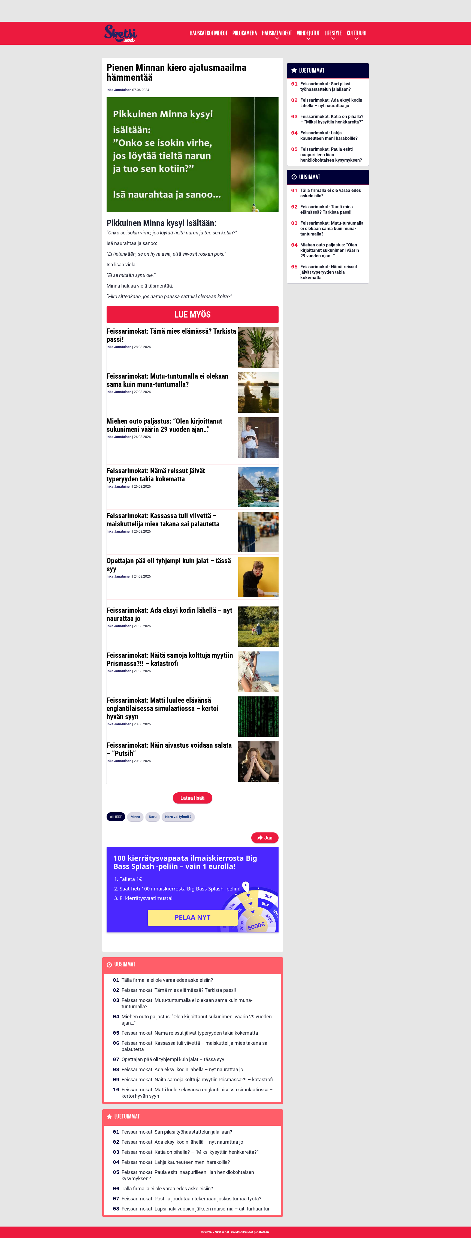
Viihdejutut (308, 33)
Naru (152, 817)
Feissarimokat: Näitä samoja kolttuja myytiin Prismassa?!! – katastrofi (170, 659)
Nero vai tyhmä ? (178, 817)
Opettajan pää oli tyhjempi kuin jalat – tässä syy (169, 565)
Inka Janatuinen (119, 90)
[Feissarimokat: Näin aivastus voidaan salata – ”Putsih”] (258, 761)
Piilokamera (245, 33)
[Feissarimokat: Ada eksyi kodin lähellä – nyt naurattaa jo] (258, 626)
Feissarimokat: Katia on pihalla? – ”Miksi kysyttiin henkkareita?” (190, 1152)
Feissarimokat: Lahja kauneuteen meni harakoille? (176, 1162)
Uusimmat (124, 964)
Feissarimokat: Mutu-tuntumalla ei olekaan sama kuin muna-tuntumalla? (167, 380)
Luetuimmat (127, 1116)
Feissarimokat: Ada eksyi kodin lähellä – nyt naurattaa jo (169, 614)
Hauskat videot (277, 33)
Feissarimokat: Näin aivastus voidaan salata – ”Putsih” (169, 749)
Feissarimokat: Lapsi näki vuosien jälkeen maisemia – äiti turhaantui (195, 1209)
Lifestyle (333, 33)
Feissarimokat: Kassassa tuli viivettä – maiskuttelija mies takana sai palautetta (163, 520)
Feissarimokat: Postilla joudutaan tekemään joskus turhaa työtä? (191, 1198)
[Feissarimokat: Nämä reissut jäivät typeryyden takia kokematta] (258, 487)
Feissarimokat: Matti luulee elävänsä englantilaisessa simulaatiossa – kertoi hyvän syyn (163, 708)
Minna (135, 817)
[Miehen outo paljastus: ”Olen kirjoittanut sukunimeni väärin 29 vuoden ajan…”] (258, 437)
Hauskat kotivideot (209, 33)
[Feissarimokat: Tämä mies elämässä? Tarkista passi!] (258, 347)
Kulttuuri (356, 33)
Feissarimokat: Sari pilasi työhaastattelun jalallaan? (177, 1132)
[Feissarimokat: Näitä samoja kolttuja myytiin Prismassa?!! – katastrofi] (258, 671)
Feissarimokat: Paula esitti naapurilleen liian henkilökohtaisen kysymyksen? (188, 1175)
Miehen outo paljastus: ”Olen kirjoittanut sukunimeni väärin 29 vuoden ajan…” (164, 425)
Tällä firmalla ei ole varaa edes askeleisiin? (167, 980)
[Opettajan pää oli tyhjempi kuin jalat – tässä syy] (258, 577)
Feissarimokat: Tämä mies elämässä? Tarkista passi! (171, 335)
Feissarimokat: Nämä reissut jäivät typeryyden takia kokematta (156, 475)
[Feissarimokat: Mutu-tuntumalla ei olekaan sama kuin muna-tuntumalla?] (258, 392)
